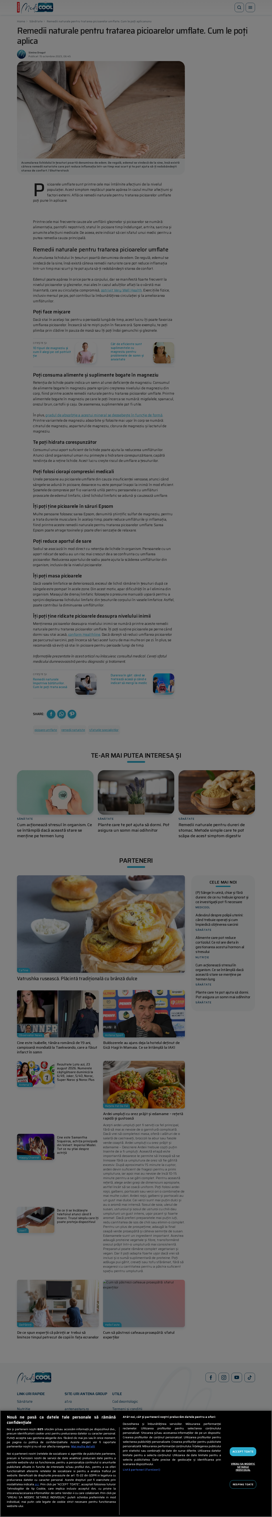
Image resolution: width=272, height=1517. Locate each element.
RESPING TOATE (243, 1484)
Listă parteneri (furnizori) (141, 1469)
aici (37, 1484)
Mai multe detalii (83, 1446)
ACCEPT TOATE (243, 1451)
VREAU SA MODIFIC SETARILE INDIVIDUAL (243, 1467)
